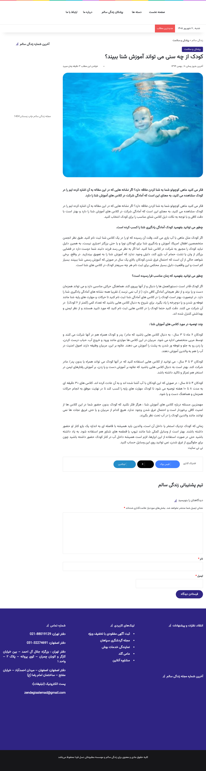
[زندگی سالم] (188, 12)
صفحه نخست (157, 12)
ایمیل (199, 576)
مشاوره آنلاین (121, 660)
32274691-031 (37, 643)
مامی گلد (124, 653)
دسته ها (137, 12)
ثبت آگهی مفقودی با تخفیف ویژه (109, 633)
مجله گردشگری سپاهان (115, 640)
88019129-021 (40, 634)
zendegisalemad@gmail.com (45, 692)
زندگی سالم (197, 40)
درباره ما (88, 12)
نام (200, 559)
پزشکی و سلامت (192, 49)
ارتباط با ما (72, 12)
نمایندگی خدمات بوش (116, 647)
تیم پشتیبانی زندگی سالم (180, 485)
